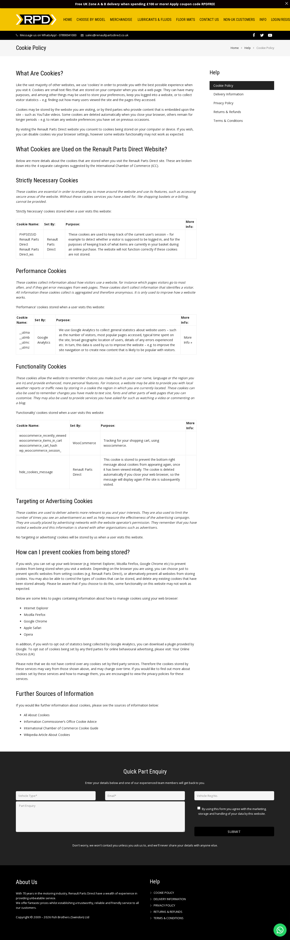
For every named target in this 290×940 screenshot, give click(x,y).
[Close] (286, 3)
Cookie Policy (223, 85)
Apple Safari (32, 628)
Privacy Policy (223, 103)
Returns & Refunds (227, 112)
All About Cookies (37, 715)
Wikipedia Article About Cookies (47, 735)
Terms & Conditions (228, 120)
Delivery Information (228, 94)
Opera (28, 634)
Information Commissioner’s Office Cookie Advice (60, 721)
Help (247, 48)
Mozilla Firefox (34, 614)
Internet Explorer (36, 608)
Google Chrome (35, 621)
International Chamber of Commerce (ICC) (127, 166)
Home (235, 48)
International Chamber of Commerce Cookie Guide (61, 728)
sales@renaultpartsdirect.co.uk (106, 35)
